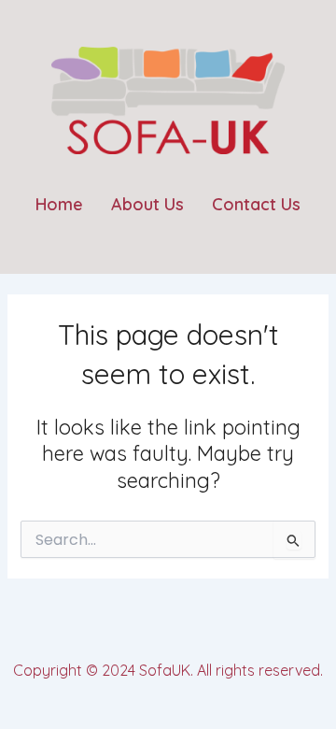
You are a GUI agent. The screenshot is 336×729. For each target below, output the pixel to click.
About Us (147, 204)
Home (59, 204)
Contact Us (256, 204)
